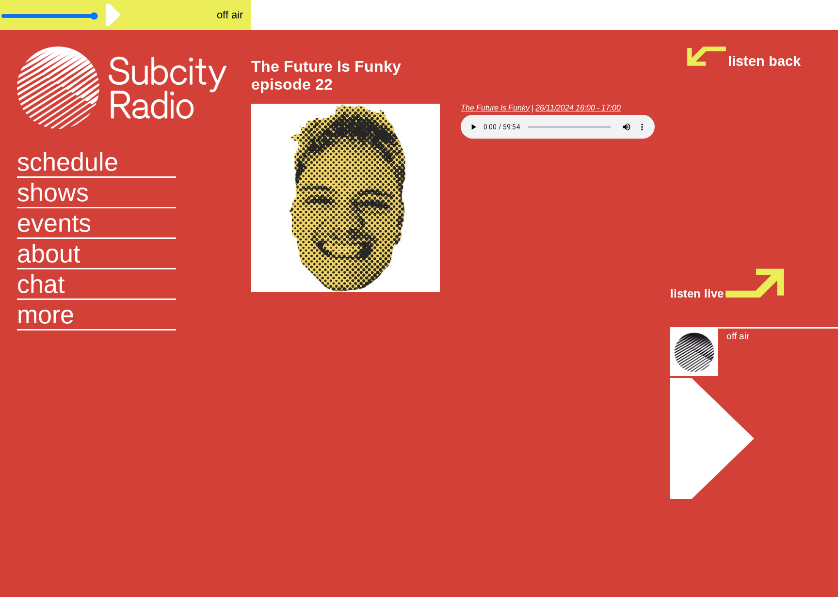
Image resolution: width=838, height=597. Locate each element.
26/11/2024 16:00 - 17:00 (578, 108)
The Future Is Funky (495, 108)
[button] (126, 315)
